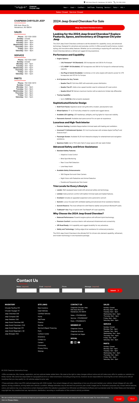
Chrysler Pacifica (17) (12, 308)
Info (121, 7)
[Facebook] (71, 342)
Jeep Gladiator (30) (12, 319)
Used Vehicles (43, 311)
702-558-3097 (30, 60)
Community (42, 345)
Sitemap (41, 351)
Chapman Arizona (77, 331)
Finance (40, 322)
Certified (81, 7)
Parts (115, 7)
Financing (99, 7)
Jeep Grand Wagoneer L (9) (14, 331)
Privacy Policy (43, 348)
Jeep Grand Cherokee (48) (14, 322)
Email (45, 286)
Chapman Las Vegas (78, 334)
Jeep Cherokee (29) (12, 314)
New (65, 7)
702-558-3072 (30, 83)
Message (92, 286)
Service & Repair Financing (47, 328)
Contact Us (42, 340)
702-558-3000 (30, 37)
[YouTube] (78, 342)
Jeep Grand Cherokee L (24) (15, 325)
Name (23, 286)
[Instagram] (75, 342)
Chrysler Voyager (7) (12, 311)
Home (40, 317)
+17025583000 (80, 315)
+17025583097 (82, 318)
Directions (41, 337)
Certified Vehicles (44, 314)
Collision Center (43, 334)
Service (107, 7)
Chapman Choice (77, 328)
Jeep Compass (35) (12, 317)
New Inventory (43, 308)
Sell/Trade (91, 7)
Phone (64, 286)
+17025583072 (80, 321)
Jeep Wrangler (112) (12, 334)
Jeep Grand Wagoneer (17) (14, 328)
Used (72, 7)
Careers (40, 342)
